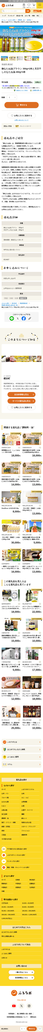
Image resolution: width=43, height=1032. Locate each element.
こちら (28, 87)
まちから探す (5, 303)
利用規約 (11, 1013)
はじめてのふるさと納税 (9, 932)
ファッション (26, 830)
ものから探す (12, 20)
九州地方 (32, 887)
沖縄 (3, 891)
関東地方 (4, 883)
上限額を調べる (36, 90)
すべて (4, 789)
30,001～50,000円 (28, 907)
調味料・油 (21, 20)
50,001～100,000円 (8, 911)
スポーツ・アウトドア (29, 826)
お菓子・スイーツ (27, 810)
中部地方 (18, 883)
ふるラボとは (6, 949)
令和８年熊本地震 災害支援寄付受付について (21, 1)
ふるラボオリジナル (28, 789)
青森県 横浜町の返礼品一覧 (10, 305)
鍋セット (24, 818)
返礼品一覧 (19, 15)
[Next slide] (41, 16)
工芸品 (4, 835)
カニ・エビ (25, 797)
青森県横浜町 (24, 303)
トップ (4, 15)
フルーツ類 (5, 797)
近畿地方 (32, 883)
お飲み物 (4, 810)
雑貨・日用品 (6, 826)
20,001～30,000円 (7, 907)
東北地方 (14, 303)
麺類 (23, 814)
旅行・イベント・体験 (9, 822)
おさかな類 (5, 802)
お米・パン (5, 793)
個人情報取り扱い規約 (24, 1013)
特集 (33, 15)
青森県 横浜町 (7, 64)
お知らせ (4, 958)
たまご (4, 806)
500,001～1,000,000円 (29, 914)
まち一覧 (27, 15)
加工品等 (4, 814)
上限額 (23, 7)
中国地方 (4, 887)
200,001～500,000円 (8, 914)
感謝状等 (24, 835)
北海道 (18, 880)
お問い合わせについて (21, 120)
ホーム (4, 20)
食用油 (29, 20)
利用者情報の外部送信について (17, 1017)
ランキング (11, 15)
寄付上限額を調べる (8, 936)
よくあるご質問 (6, 953)
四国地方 (18, 887)
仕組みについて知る (22, 90)
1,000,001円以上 (7, 918)
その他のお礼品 (6, 839)
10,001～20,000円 (28, 903)
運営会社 (33, 1017)
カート (33, 7)
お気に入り (28, 7)
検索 (28, 11)
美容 (3, 830)
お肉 (23, 793)
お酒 (23, 806)
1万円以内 (5, 903)
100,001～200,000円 (28, 911)
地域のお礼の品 (26, 822)
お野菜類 (24, 802)
